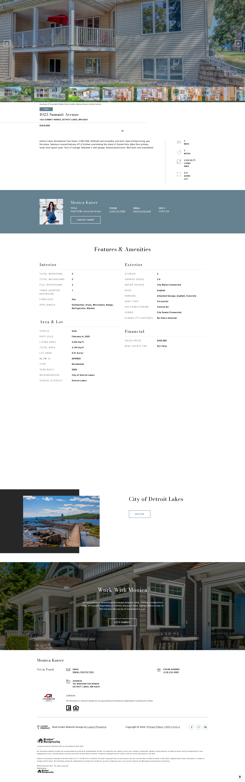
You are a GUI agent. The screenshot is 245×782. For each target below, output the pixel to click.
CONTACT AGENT (85, 220)
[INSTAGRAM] (198, 727)
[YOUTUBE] (205, 727)
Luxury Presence (96, 727)
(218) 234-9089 (117, 211)
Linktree (70, 695)
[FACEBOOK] (191, 727)
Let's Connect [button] (122, 622)
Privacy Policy (155, 727)
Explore (139, 514)
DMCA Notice (172, 727)
